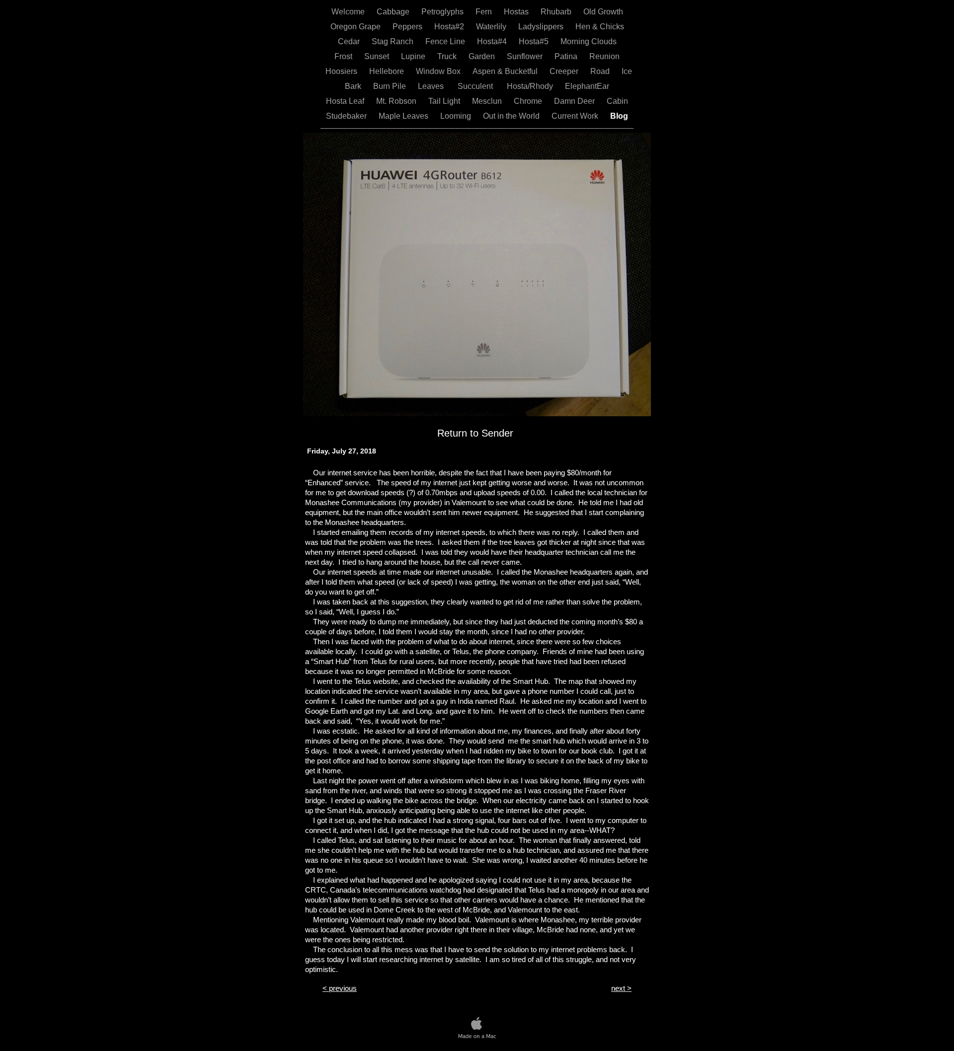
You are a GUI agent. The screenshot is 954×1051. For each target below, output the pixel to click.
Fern (485, 11)
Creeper (565, 71)
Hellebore (387, 71)
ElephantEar (587, 86)
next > (621, 988)
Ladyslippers (541, 26)
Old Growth (603, 11)
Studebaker (347, 116)
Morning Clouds (588, 41)
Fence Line (446, 41)
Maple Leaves (404, 116)
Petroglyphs (443, 11)
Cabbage (394, 11)
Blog (619, 116)
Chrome (529, 101)
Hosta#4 (493, 41)
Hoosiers (342, 71)
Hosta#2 (450, 26)
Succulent (476, 86)
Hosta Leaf (346, 101)
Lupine (414, 56)
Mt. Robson (397, 101)
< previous (339, 988)
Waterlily (492, 26)
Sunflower (526, 56)
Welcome (349, 11)
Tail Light (445, 101)
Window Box (439, 71)
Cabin (617, 101)
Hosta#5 (535, 41)
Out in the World (512, 116)
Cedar (350, 41)
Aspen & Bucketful (506, 71)
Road (601, 71)
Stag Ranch (393, 41)
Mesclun (488, 101)
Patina (567, 56)
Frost (344, 56)
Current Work (576, 116)
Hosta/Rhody (531, 86)
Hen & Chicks (599, 26)
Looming (456, 116)
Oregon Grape (356, 26)
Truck (448, 56)
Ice (627, 71)
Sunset (377, 56)
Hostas (517, 11)
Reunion (604, 56)
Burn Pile (390, 86)
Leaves (432, 86)
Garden (483, 56)
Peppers (408, 26)
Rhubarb (557, 11)
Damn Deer (575, 101)
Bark (354, 86)
